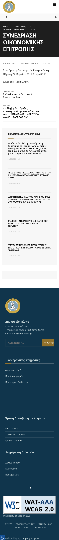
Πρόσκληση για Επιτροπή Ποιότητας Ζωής (17, 94)
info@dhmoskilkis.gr (22, 333)
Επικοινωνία (11, 428)
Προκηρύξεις (12, 474)
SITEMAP (8, 524)
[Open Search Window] (54, 17)
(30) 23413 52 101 (36, 329)
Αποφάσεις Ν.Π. (13, 370)
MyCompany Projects (28, 538)
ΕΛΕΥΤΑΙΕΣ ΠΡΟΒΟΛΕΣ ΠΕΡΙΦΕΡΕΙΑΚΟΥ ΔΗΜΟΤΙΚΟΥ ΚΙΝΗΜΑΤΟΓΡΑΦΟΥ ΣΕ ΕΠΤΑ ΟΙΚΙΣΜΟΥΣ (29, 248)
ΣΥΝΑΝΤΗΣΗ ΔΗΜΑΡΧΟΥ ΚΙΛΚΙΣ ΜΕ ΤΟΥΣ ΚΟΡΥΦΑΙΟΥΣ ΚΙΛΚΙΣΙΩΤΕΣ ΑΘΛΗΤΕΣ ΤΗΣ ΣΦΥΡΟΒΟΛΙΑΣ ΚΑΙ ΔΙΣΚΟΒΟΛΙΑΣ (29, 199)
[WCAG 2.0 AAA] (29, 505)
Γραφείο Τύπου (13, 440)
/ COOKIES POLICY (39, 527)
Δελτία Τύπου (12, 462)
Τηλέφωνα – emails (15, 434)
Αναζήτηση (49, 342)
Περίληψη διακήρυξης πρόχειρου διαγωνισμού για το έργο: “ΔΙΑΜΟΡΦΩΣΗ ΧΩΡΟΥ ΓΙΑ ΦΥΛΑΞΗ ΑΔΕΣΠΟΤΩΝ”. (21, 111)
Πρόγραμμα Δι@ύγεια (16, 382)
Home (5, 26)
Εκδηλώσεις (11, 468)
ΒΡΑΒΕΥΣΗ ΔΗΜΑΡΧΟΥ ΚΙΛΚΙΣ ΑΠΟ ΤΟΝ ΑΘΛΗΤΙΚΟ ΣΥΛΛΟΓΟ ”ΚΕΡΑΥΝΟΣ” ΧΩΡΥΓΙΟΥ (28, 223)
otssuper (46, 63)
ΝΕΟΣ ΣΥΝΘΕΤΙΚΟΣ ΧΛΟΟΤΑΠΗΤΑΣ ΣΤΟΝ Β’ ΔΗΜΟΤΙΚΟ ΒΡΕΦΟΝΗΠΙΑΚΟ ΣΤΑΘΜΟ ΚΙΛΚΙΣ (29, 175)
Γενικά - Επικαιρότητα (22, 26)
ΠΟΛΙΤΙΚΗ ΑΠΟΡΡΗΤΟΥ (25, 524)
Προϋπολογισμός (14, 376)
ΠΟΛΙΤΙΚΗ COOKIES (20, 527)
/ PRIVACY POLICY (45, 524)
